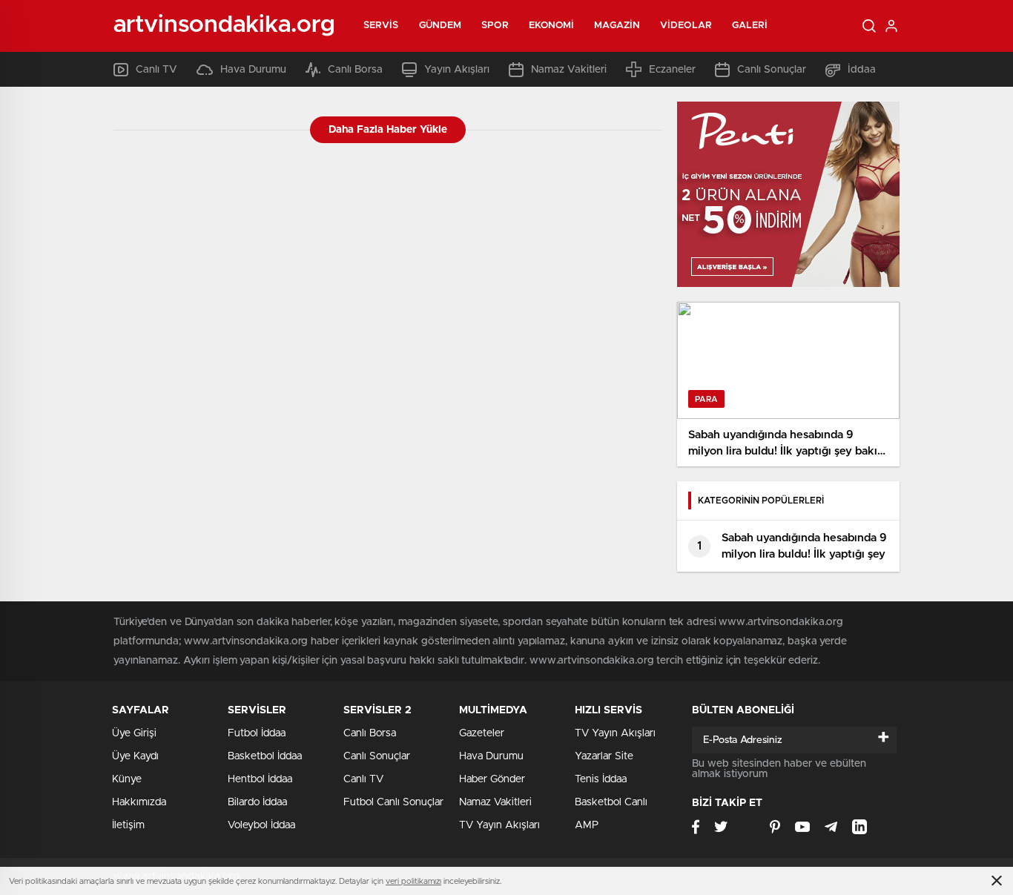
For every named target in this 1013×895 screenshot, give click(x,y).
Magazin (617, 25)
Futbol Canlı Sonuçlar (393, 802)
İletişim (128, 825)
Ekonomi (552, 25)
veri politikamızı (413, 881)
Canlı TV (156, 70)
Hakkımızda (139, 802)
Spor (494, 25)
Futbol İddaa (257, 733)
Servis (381, 25)
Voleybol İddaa (261, 825)
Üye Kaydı (135, 756)
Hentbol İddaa (260, 779)
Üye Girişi (134, 733)
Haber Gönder (492, 779)
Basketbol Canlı (611, 802)
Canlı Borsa (355, 70)
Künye (127, 779)
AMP (586, 825)
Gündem (440, 25)
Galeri (750, 25)
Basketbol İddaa (265, 756)
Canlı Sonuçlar (771, 70)
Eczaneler (672, 70)
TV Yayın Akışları (499, 825)
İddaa (862, 70)
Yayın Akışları (456, 70)
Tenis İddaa (601, 779)
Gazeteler (481, 733)
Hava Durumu (253, 70)
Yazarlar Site (604, 756)
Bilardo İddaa (257, 802)
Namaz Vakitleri (569, 70)
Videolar (686, 25)
